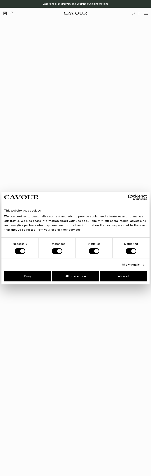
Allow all (123, 276)
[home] (75, 13)
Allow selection (75, 276)
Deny (27, 276)
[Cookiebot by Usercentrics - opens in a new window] (131, 197)
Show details (131, 264)
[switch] (57, 251)
